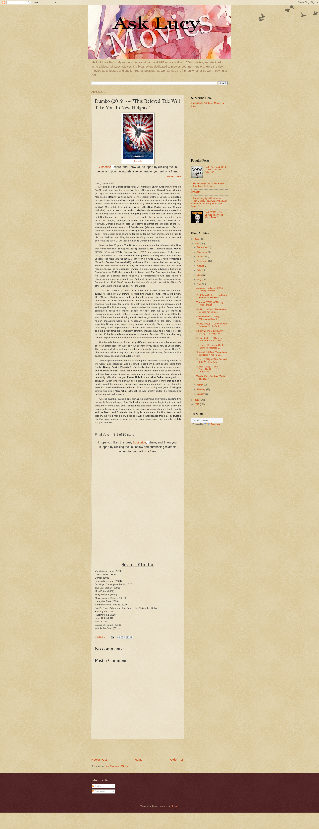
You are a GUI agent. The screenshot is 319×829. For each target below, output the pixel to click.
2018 (197, 400)
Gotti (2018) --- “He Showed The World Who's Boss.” (214, 215)
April (199, 284)
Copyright (138, 161)
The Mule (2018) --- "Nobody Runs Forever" (209, 303)
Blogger (174, 806)
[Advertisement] (138, 748)
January (201, 394)
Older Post (177, 759)
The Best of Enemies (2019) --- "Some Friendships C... (211, 346)
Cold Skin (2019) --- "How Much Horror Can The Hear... (211, 296)
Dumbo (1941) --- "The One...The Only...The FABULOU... (207, 369)
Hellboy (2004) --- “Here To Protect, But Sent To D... (209, 339)
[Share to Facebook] (128, 637)
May (199, 279)
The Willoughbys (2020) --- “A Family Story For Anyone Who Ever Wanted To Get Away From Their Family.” (209, 202)
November (202, 252)
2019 (197, 243)
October (201, 256)
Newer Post (99, 759)
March (200, 385)
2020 (197, 239)
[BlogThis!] (121, 637)
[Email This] (118, 637)
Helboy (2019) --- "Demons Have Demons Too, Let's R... (211, 324)
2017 (197, 404)
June (199, 275)
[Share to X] (125, 637)
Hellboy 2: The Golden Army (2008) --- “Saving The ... (209, 332)
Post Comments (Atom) (116, 766)
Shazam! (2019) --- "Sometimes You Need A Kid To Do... (211, 353)
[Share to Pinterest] (131, 637)
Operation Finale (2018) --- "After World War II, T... (208, 317)
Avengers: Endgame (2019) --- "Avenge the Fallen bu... (210, 289)
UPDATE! (195, 192)
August (201, 266)
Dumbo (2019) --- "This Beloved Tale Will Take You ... (211, 360)
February (201, 389)
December (202, 247)
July (199, 270)
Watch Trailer (174, 176)
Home (139, 759)
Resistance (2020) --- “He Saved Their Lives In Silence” (208, 184)
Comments (100, 791)
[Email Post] (112, 637)
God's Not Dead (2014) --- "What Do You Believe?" (215, 169)
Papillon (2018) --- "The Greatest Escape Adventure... (211, 310)
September (202, 261)
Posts (97, 786)
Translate (215, 424)
